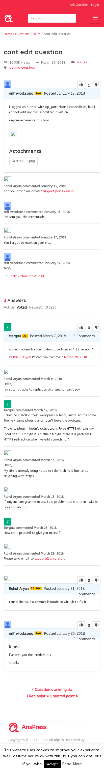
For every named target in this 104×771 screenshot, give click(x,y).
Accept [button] (52, 764)
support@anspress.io (58, 191)
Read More (72, 764)
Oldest (50, 307)
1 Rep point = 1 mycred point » (52, 696)
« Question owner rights (52, 689)
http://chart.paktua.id (27, 276)
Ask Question (79, 5)
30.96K (36, 588)
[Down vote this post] (96, 85)
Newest (35, 307)
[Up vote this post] (81, 85)
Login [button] (95, 5)
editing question (22, 67)
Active (9, 307)
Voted (22, 307)
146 (38, 93)
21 (25, 336)
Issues (82, 62)
